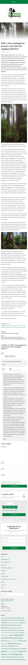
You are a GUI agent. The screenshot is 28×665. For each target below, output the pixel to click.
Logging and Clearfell (13, 325)
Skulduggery (13, 649)
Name (3, 463)
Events (3, 573)
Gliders (2, 632)
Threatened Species (6, 327)
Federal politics (7, 625)
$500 (15, 507)
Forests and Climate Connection (12, 630)
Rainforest (17, 644)
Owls (2, 644)
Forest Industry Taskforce (15, 628)
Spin (20, 649)
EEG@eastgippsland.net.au (7, 600)
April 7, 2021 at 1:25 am (10, 357)
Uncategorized (16, 654)
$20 (4, 507)
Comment (4, 447)
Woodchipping (20, 659)
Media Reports (5, 559)
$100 (11, 507)
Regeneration (4, 646)
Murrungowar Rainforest (13, 641)
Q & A (2, 588)
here (15, 318)
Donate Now (14, 514)
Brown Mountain (12, 618)
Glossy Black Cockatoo (9, 632)
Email (3, 469)
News (2, 556)
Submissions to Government (9, 579)
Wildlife (23, 327)
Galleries (3, 570)
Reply (3, 364)
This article (19, 55)
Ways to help (4, 576)
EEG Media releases (6, 568)
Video (2, 582)
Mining (7, 641)
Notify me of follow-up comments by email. (11, 482)
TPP (8, 654)
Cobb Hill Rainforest (11, 623)
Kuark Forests (4, 635)
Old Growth (22, 641)
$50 (7, 507)
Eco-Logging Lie (21, 623)
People (5, 644)
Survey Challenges (12, 651)
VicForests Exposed (16, 327)
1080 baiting (4, 618)
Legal (6, 325)
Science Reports (5, 562)
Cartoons (3, 585)
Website (3, 475)
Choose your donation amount (9, 510)
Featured (8, 324)
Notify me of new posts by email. (9, 483)
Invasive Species (19, 633)
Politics (11, 643)
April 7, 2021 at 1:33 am (15, 370)
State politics (22, 325)
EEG (10, 369)
